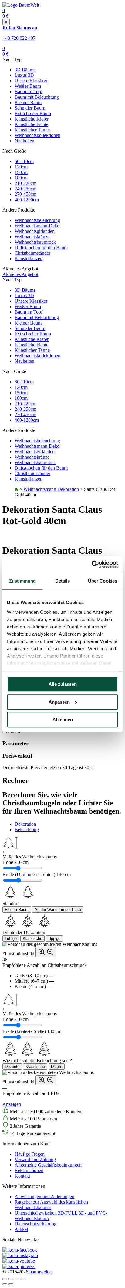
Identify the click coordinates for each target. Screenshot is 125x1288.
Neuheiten (24, 140)
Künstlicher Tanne (32, 129)
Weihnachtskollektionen (37, 135)
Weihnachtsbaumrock (35, 242)
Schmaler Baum (30, 107)
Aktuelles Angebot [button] (20, 274)
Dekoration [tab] (25, 824)
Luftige (11, 938)
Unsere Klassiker (31, 80)
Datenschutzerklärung (35, 1223)
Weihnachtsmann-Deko (37, 225)
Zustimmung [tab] (22, 580)
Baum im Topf (28, 91)
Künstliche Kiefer (32, 118)
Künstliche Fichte (31, 124)
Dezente (12, 1066)
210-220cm (25, 183)
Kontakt (22, 1175)
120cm (21, 166)
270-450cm (25, 194)
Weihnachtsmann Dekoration (51, 489)
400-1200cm (27, 199)
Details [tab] (62, 580)
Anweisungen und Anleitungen (44, 1196)
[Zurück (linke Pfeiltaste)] (4, 1284)
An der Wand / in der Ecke (58, 909)
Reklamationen (29, 1170)
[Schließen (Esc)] (4, 1279)
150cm (21, 172)
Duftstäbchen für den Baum (41, 247)
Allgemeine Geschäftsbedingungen (48, 1164)
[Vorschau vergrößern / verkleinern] (45, 952)
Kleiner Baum (28, 102)
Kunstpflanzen (28, 258)
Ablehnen (62, 719)
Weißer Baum (28, 86)
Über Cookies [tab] (102, 580)
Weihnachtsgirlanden (35, 231)
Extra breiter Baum (33, 113)
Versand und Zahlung (35, 1159)
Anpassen (59, 702)
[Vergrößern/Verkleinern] (23, 1279)
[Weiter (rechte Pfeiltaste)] (10, 1284)
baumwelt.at (41, 1271)
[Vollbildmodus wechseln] (17, 1279)
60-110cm (24, 161)
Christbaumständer (32, 253)
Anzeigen (11, 1104)
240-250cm (25, 188)
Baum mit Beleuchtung (37, 97)
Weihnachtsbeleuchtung (37, 220)
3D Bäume (25, 69)
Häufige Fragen (30, 1154)
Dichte (56, 1066)
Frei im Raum (17, 909)
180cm (21, 177)
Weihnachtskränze (32, 236)
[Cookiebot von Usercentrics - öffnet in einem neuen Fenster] (91, 564)
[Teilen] (10, 1279)
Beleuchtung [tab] (27, 829)
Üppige (54, 938)
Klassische (32, 938)
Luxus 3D (24, 75)
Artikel (21, 1229)
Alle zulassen (63, 684)
